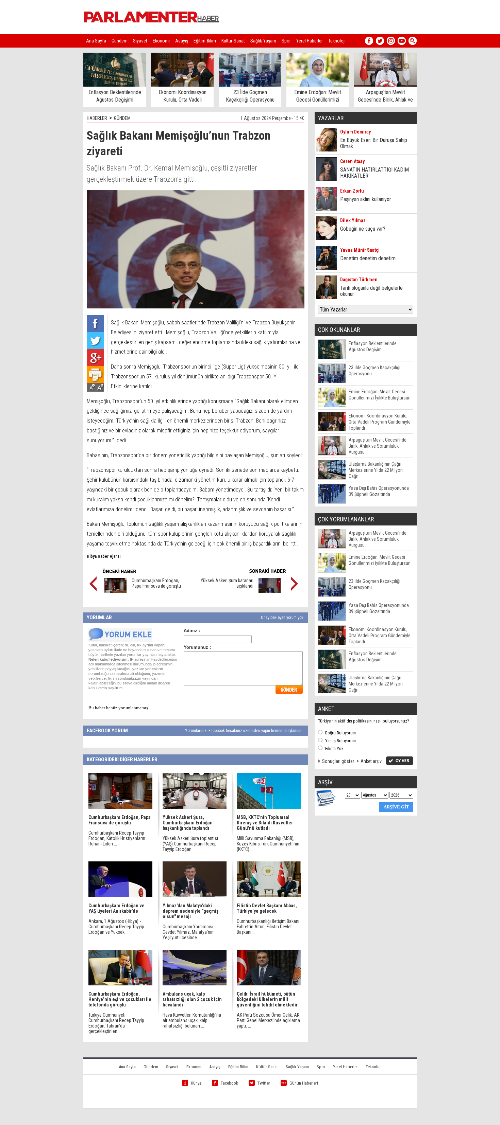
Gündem (120, 40)
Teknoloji (337, 40)
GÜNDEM (122, 118)
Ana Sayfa (96, 40)
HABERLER (97, 118)
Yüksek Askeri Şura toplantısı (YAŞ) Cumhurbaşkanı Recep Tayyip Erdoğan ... (190, 844)
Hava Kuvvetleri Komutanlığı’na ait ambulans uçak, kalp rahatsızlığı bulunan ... (192, 1020)
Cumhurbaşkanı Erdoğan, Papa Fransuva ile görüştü (156, 583)
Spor (286, 40)
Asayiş (181, 40)
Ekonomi (161, 40)
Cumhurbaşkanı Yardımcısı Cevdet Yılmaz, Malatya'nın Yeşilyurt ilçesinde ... (188, 932)
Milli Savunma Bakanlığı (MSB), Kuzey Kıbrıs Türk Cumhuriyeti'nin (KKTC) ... (268, 844)
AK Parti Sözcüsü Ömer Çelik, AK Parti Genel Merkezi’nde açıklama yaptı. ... (268, 1020)
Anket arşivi (372, 761)
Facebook (229, 1083)
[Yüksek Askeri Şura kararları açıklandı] (270, 591)
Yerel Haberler (309, 40)
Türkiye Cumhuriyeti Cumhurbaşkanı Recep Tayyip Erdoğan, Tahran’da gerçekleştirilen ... (116, 1023)
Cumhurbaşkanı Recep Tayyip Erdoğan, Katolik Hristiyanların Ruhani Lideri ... (116, 838)
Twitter (263, 1083)
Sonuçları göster (338, 761)
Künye (196, 1083)
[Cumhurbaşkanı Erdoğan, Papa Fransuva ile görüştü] (115, 591)
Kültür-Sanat (233, 40)
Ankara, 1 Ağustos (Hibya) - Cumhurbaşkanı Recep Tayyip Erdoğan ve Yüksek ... (116, 926)
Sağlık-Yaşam (263, 40)
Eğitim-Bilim (205, 40)
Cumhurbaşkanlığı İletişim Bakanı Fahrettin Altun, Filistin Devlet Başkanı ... (268, 926)
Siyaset (140, 40)
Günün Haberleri (303, 1083)
